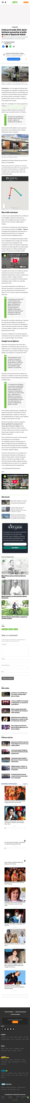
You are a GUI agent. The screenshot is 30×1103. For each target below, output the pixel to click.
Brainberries (15, 804)
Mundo (27, 1039)
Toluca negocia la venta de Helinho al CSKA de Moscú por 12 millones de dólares (19, 727)
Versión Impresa (15, 1100)
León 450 (19, 1050)
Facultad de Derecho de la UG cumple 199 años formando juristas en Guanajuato (19, 776)
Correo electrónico (5, 665)
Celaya (11, 1037)
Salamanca (20, 1037)
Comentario (4, 644)
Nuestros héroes (17, 1060)
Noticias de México (9, 1012)
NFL (20, 1062)
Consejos (26, 1075)
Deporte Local (3, 1064)
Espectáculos (3, 1073)
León (8, 1037)
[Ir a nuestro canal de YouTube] (8, 1029)
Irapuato (15, 1037)
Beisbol (9, 1062)
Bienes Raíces (3, 1089)
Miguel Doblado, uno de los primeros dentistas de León (14, 597)
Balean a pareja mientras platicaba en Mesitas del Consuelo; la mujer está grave (19, 710)
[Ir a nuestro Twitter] (5, 1029)
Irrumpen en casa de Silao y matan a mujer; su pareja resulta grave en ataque (19, 694)
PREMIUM (10, 629)
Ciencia (9, 1050)
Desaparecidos (4, 1050)
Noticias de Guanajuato (21, 1012)
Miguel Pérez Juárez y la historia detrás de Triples (14, 577)
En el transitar (8, 1075)
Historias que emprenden (11, 1087)
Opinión (22, 1048)
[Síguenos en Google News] (13, 1029)
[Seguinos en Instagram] (10, 1029)
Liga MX (6, 1060)
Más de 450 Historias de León (8, 557)
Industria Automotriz (21, 1087)
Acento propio (10, 1073)
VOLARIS (15, 629)
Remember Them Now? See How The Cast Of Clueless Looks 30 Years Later (15, 904)
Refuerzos (23, 1060)
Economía (3, 1087)
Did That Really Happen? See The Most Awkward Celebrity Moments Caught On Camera (14, 965)
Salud (17, 1075)
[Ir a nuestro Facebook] (2, 1029)
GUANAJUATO (4, 629)
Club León (11, 1060)
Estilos (27, 1073)
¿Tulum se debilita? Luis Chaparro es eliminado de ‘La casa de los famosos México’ (19, 702)
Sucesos (11, 1048)
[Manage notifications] (28, 1097)
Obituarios (3, 1077)
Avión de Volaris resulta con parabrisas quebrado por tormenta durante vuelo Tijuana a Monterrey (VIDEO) (18, 509)
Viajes (13, 1075)
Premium (3, 1048)
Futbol (2, 1060)
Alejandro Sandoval (10, 42)
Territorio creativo (21, 1073)
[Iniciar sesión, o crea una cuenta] (5, 2)
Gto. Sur (12, 1039)
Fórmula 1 (24, 1062)
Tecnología (14, 1050)
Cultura (15, 1073)
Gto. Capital (26, 1037)
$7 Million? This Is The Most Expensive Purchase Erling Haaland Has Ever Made (14, 987)
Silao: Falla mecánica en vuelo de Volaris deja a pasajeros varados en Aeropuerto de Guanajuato (19, 502)
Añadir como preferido (13, 59)
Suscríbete (26, 2)
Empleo (18, 1089)
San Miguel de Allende (5, 1039)
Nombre (3, 658)
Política (7, 1048)
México (23, 1039)
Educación (21, 1075)
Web (2, 671)
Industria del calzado (12, 1089)
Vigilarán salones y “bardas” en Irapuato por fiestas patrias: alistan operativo (19, 768)
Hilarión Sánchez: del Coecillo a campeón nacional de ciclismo (15, 617)
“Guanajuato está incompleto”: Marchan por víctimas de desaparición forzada (19, 760)
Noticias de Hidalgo (15, 1014)
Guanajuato (15, 27)
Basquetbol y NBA (15, 1062)
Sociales (2, 1075)
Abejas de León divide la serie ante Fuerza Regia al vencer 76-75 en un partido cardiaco (19, 743)
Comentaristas (4, 1062)
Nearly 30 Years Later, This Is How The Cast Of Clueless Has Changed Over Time (14, 822)
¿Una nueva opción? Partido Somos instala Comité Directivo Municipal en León (19, 751)
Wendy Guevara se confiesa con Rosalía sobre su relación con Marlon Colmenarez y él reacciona (19, 719)
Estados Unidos (18, 1039)
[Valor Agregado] (6, 1084)
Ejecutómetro (17, 1048)
